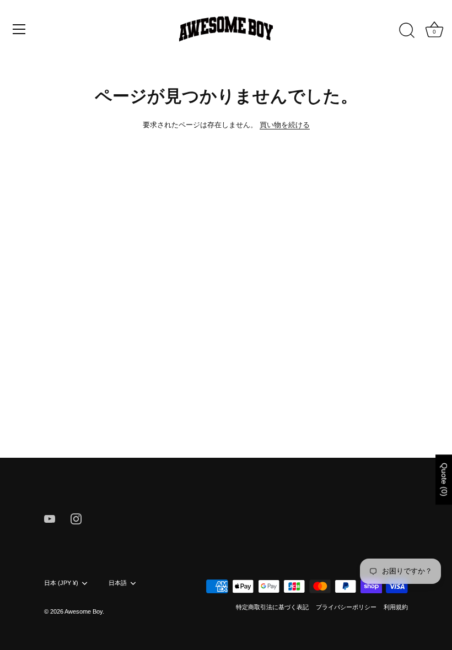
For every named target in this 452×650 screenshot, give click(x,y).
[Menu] (19, 29)
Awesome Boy (83, 611)
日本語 (118, 582)
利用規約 (396, 607)
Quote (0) (444, 479)
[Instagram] (76, 518)
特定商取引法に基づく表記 (272, 607)
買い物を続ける (285, 125)
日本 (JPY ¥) (61, 582)
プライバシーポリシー (346, 607)
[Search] (407, 31)
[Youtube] (49, 518)
